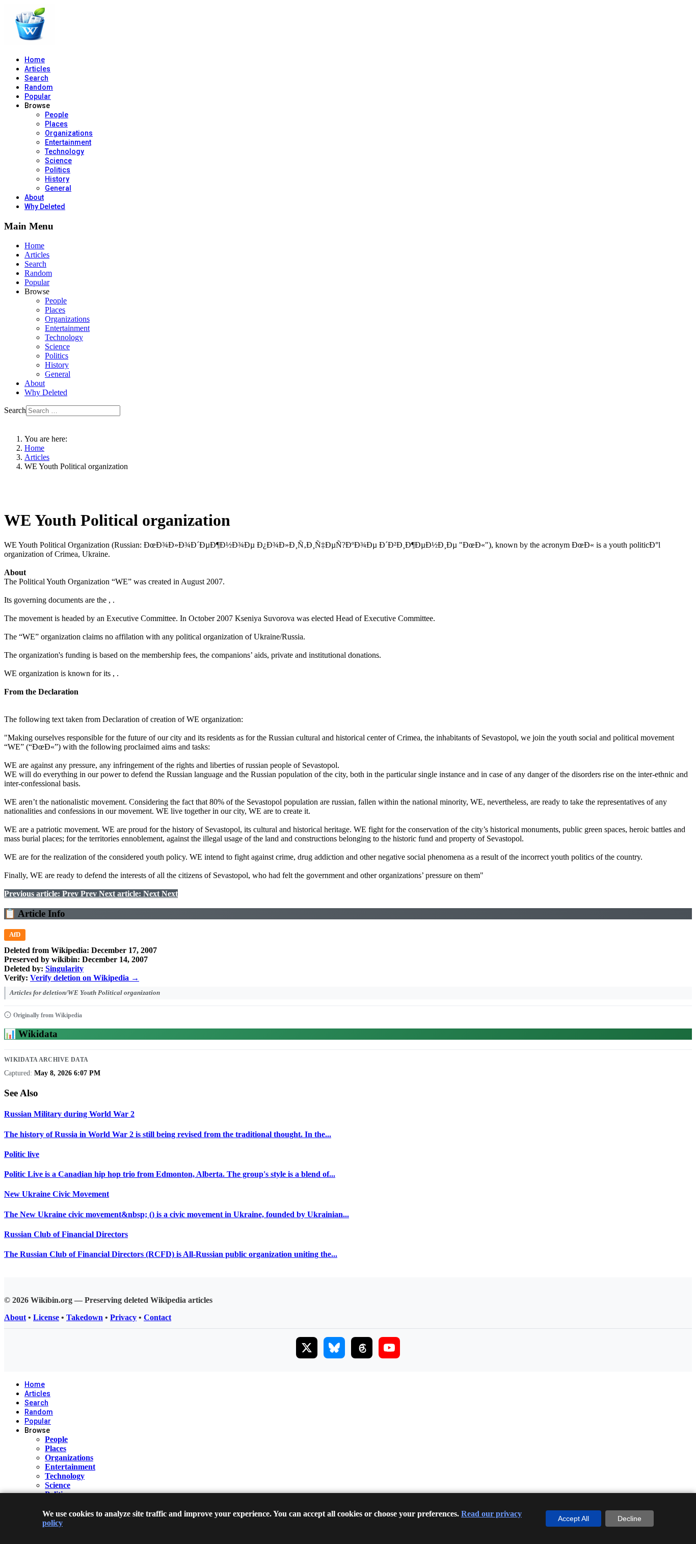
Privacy (123, 1317)
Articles (37, 69)
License (46, 1317)
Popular (37, 96)
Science (58, 161)
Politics (57, 170)
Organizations (69, 133)
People (56, 115)
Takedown (84, 1317)
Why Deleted (44, 206)
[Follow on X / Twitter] (306, 1347)
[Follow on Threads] (361, 1347)
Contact (157, 1317)
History (57, 179)
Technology (64, 151)
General (58, 188)
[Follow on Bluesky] (334, 1347)
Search (36, 78)
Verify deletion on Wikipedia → (84, 977)
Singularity (64, 968)
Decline (629, 1518)
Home (34, 60)
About (34, 197)
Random (38, 87)
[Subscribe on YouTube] (389, 1347)
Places (56, 124)
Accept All (573, 1518)
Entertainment (68, 142)
